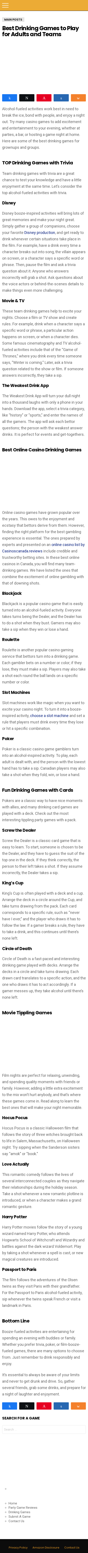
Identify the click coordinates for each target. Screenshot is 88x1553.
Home (13, 1503)
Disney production (39, 232)
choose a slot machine (49, 715)
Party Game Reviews (23, 1508)
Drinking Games (19, 1512)
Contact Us (16, 1521)
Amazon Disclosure (45, 1547)
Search (82, 5)
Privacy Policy (18, 1547)
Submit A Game (20, 1517)
